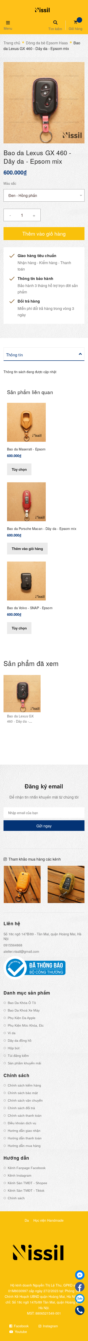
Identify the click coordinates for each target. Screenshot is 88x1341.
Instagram (50, 1326)
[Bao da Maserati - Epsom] (26, 421)
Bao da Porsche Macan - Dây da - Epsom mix (41, 528)
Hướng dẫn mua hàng (24, 1146)
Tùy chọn (19, 469)
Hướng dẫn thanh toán (25, 1138)
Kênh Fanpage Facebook (27, 1168)
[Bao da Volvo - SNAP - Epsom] (26, 580)
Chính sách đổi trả (21, 1108)
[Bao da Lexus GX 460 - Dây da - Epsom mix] (22, 693)
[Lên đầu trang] (77, 1325)
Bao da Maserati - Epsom (26, 449)
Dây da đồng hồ (19, 1040)
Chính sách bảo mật (23, 1093)
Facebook (21, 1326)
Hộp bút (13, 1048)
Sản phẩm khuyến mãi (24, 1063)
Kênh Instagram (19, 1175)
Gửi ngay (44, 826)
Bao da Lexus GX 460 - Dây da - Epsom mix (20, 721)
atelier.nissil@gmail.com (21, 951)
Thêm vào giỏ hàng (27, 548)
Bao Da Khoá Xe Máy (24, 1010)
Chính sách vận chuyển (25, 1100)
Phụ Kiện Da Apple (21, 1018)
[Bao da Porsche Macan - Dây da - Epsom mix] (26, 501)
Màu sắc (10, 183)
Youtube (20, 1331)
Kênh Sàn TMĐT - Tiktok (26, 1190)
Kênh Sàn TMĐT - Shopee (27, 1183)
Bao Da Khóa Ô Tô (22, 1003)
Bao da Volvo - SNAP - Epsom (30, 607)
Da (27, 1220)
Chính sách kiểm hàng (24, 1085)
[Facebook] (79, 1286)
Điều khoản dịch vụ (22, 1123)
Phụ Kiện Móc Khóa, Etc (26, 1025)
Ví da (11, 1033)
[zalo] (79, 1298)
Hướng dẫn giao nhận (24, 1131)
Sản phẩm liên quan (30, 392)
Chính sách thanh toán (25, 1115)
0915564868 (13, 945)
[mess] (79, 1275)
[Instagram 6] (66, 884)
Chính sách (16, 1198)
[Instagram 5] (22, 884)
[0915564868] (80, 1310)
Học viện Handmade (48, 1220)
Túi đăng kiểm (18, 1056)
